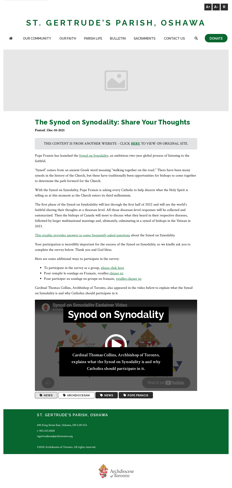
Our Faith (67, 38)
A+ (208, 7)
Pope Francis (137, 395)
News (47, 395)
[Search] (196, 38)
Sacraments (144, 38)
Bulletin (118, 38)
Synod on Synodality (93, 155)
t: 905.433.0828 (46, 431)
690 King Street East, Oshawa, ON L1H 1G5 (62, 425)
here (135, 143)
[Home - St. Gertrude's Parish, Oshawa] (10, 38)
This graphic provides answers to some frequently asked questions (82, 235)
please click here (112, 268)
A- (216, 7)
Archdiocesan (78, 395)
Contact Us (174, 38)
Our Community (37, 38)
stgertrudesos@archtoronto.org (55, 436)
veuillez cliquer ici (128, 278)
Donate (216, 38)
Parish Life (93, 38)
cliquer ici (116, 273)
